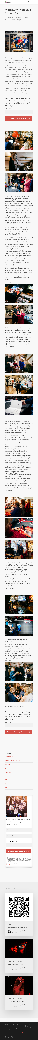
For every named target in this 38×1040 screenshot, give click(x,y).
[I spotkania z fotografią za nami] (19, 956)
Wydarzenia (8, 787)
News (13, 20)
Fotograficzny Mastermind (12, 760)
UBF (6, 783)
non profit (8, 772)
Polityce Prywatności (10, 865)
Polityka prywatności (10, 1033)
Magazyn (7, 764)
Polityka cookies (20, 1033)
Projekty (7, 776)
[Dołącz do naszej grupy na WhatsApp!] (19, 914)
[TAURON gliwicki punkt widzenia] (19, 993)
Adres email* (8, 108)
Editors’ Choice (9, 756)
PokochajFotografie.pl (14, 17)
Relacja (18, 20)
